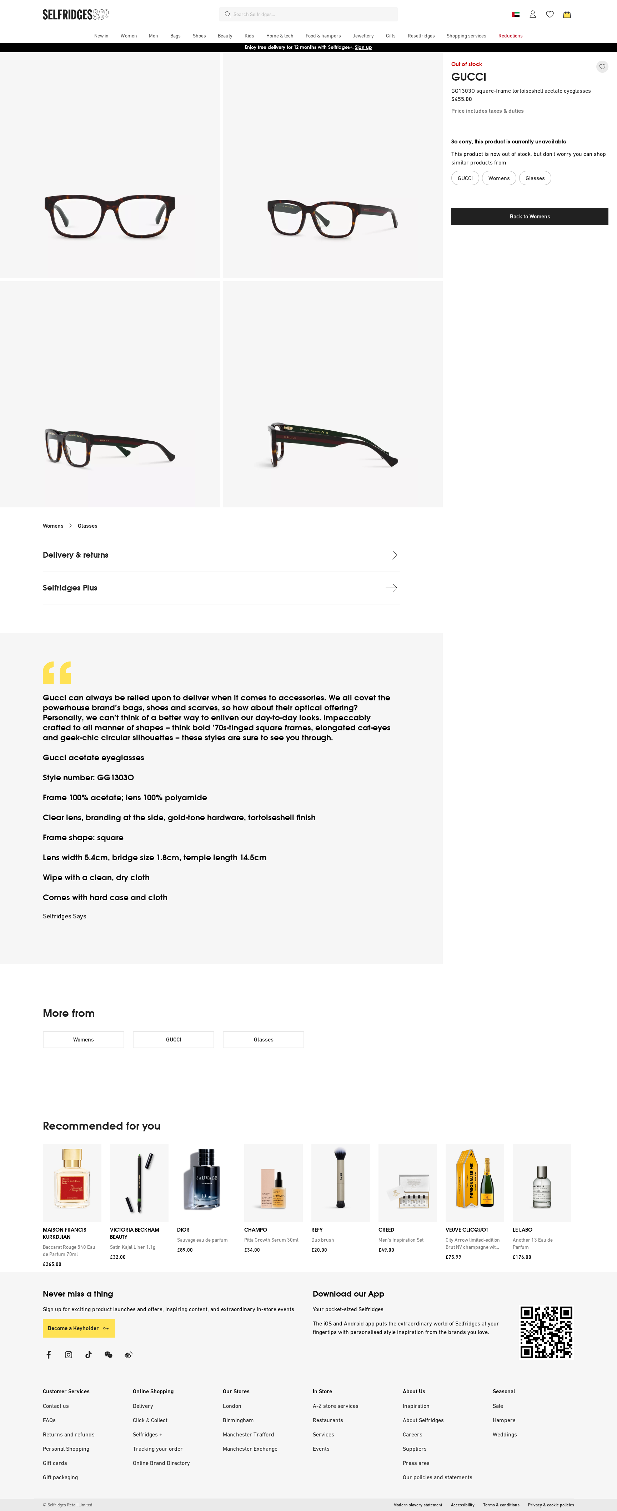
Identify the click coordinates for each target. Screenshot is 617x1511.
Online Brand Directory (161, 1463)
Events (321, 1448)
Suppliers (415, 1448)
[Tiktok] (88, 1359)
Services (323, 1434)
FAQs (49, 1420)
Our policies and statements (437, 1477)
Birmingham (238, 1420)
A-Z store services (335, 1406)
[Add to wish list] (602, 67)
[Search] (228, 14)
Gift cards (55, 1463)
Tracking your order (158, 1448)
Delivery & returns (76, 555)
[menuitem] (101, 36)
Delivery (143, 1406)
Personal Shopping (66, 1448)
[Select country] (515, 14)
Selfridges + (147, 1434)
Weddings (505, 1434)
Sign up (363, 47)
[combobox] (314, 14)
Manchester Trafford (248, 1434)
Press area (416, 1463)
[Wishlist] (550, 14)
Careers (412, 1434)
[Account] (533, 14)
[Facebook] (48, 1359)
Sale (498, 1406)
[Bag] (567, 14)
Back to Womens (530, 216)
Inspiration (416, 1406)
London (232, 1406)
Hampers (504, 1420)
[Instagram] (68, 1359)
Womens (53, 525)
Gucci (56, 698)
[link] (71, 1250)
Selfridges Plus (70, 588)
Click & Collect (150, 1420)
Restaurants (328, 1420)
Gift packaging (60, 1477)
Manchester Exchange (250, 1448)
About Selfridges (423, 1420)
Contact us (56, 1406)
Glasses (87, 525)
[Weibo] (128, 1359)
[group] (307, 1208)
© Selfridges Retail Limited (67, 1504)
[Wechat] (108, 1359)
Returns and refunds (69, 1434)
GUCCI (468, 77)
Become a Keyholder (73, 1328)
